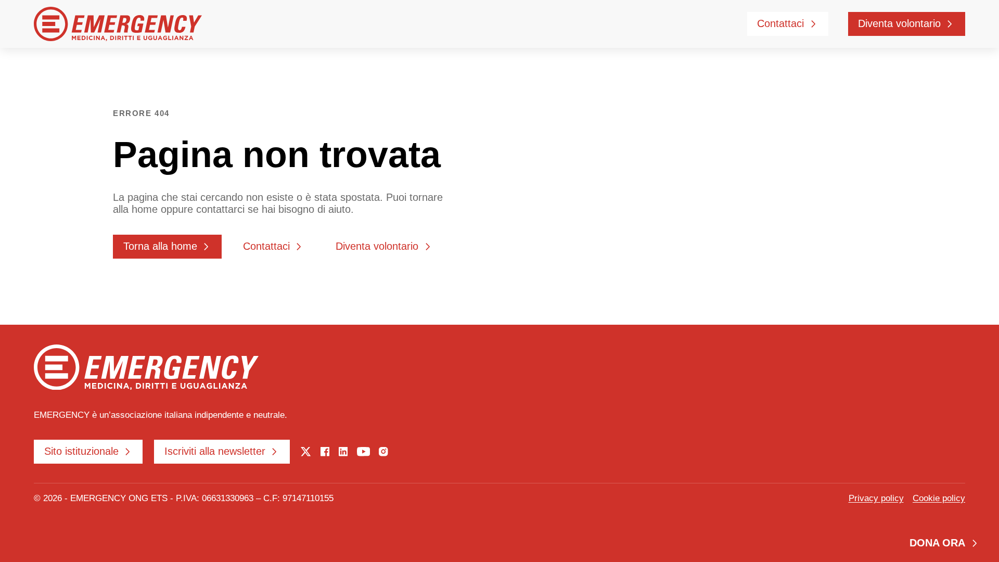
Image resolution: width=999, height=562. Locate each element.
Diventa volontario (899, 23)
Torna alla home (160, 246)
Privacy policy (876, 498)
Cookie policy (939, 498)
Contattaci (780, 23)
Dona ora (937, 542)
